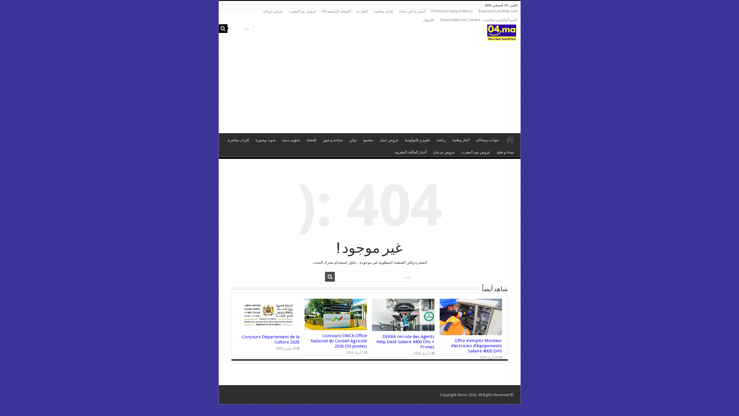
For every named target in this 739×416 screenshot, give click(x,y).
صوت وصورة (265, 140)
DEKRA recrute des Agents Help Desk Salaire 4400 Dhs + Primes (405, 342)
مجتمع (368, 140)
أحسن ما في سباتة (412, 11)
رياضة (441, 140)
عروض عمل (389, 140)
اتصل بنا (362, 11)
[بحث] (223, 28)
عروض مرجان (273, 11)
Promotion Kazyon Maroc (452, 11)
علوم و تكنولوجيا (417, 140)
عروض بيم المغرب (302, 11)
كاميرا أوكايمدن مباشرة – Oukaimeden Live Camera (479, 20)
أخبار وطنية (461, 140)
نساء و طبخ (505, 152)
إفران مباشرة (383, 11)
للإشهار (428, 20)
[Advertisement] (369, 84)
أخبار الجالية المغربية (411, 152)
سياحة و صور (333, 140)
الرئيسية (510, 139)
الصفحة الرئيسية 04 (336, 11)
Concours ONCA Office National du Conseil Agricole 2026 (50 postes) (339, 341)
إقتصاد (311, 140)
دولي (353, 140)
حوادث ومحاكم (487, 140)
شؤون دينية (291, 140)
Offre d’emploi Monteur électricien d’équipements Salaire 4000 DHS (476, 346)
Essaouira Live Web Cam (498, 11)
